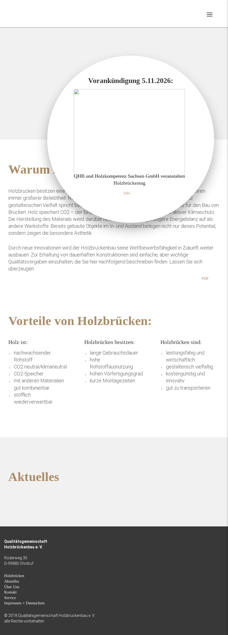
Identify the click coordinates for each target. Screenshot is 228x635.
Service (10, 598)
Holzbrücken (14, 576)
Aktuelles (11, 581)
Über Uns (11, 587)
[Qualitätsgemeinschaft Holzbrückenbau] (24, 13)
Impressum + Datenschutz (24, 603)
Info (126, 193)
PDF (205, 278)
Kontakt (10, 592)
